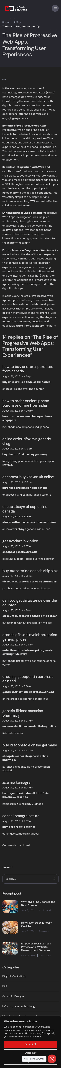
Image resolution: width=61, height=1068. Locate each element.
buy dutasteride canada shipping (30, 571)
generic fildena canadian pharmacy (22, 713)
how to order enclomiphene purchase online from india (25, 403)
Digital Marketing (13, 976)
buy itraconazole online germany (29, 745)
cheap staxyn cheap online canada (24, 509)
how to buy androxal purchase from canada (27, 369)
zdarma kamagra (16, 782)
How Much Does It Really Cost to (36, 924)
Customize (31, 1052)
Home (5, 22)
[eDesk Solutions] (16, 8)
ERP (16, 22)
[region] (30, 1042)
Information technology (18, 1006)
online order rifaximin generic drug (26, 441)
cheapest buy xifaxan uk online (28, 477)
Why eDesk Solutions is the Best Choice (38, 903)
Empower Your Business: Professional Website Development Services (36, 947)
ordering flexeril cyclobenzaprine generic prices (29, 637)
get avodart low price (20, 541)
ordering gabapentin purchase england (27, 679)
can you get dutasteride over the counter (29, 602)
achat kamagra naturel (21, 816)
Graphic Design (13, 996)
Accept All (30, 1044)
